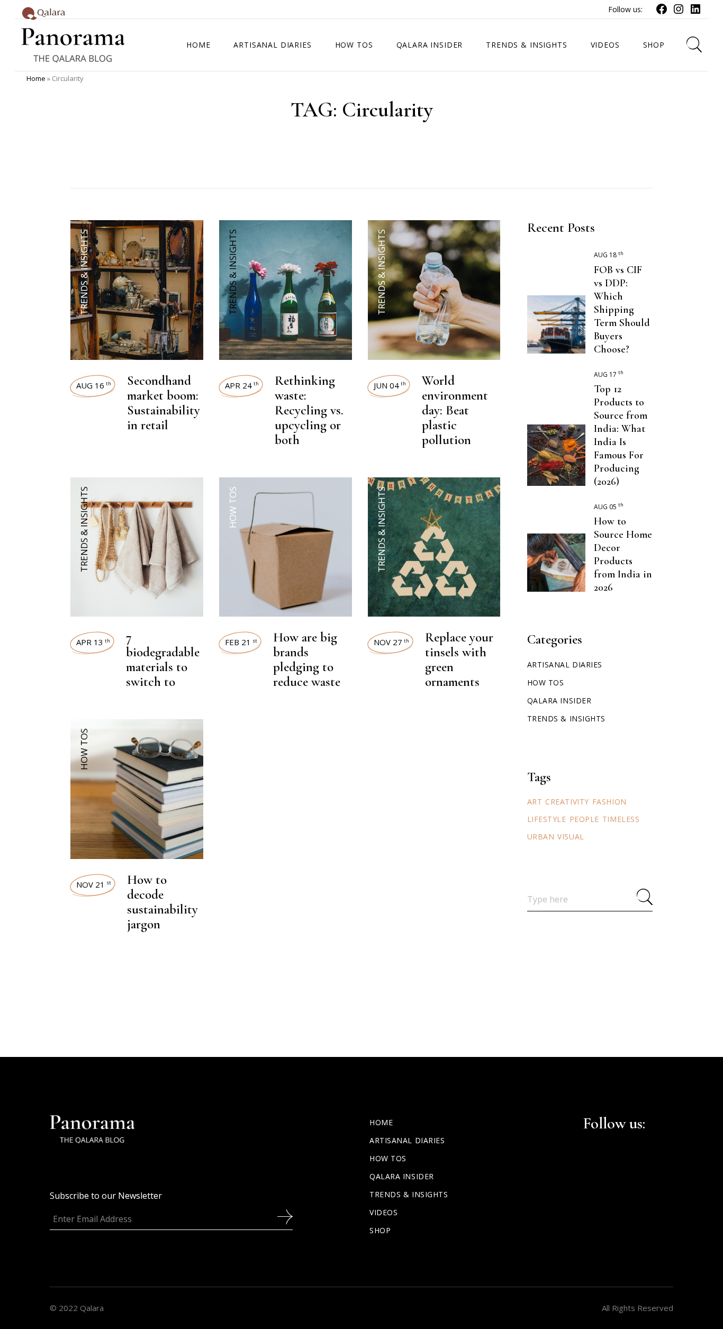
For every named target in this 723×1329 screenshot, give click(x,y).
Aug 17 (608, 374)
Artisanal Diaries (565, 664)
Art (535, 802)
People (584, 819)
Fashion (609, 802)
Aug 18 (608, 254)
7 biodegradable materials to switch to (163, 659)
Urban (541, 836)
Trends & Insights (84, 272)
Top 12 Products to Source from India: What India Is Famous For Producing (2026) (620, 435)
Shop (380, 1230)
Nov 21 (93, 884)
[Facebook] (661, 12)
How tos (233, 507)
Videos (383, 1212)
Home (36, 78)
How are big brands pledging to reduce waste (306, 659)
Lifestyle (546, 819)
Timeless (620, 819)
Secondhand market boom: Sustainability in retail (163, 403)
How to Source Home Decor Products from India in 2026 (623, 554)
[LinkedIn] (695, 12)
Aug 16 (93, 385)
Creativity (567, 802)
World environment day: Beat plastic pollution (455, 410)
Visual (570, 836)
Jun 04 (390, 385)
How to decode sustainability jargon (162, 902)
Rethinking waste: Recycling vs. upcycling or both (309, 410)
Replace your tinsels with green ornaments (459, 659)
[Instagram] (678, 12)
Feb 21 (241, 642)
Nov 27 (391, 642)
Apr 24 (242, 385)
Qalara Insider (559, 700)
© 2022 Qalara (77, 1308)
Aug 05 (608, 506)
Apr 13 (93, 642)
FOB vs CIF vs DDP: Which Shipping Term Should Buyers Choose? (622, 310)
